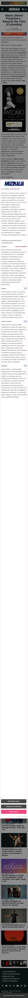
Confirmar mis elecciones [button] (14, 806)
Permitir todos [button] (13, 812)
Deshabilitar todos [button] (13, 801)
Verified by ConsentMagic (21, 816)
